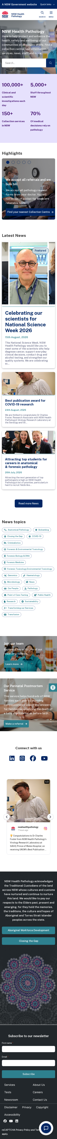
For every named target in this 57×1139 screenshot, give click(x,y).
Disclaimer (10, 1107)
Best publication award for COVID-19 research (25, 402)
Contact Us (40, 1099)
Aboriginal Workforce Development (28, 930)
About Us (39, 1084)
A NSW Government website (19, 4)
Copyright (42, 1107)
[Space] (13, 14)
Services (9, 1084)
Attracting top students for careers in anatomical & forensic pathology (26, 463)
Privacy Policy (23, 1130)
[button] (53, 687)
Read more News (29, 503)
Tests (7, 1092)
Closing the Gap (28, 940)
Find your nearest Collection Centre (28, 212)
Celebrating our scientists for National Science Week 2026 (25, 321)
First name (7, 1043)
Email (5, 1057)
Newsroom (11, 1099)
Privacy (26, 1107)
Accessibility (12, 1114)
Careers (38, 1092)
